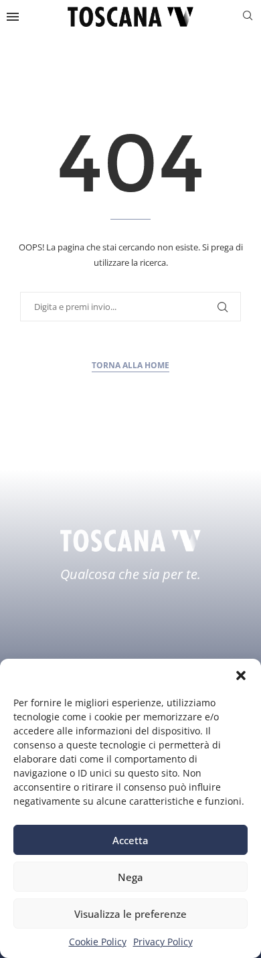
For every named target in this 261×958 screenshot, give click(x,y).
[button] (241, 675)
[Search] (247, 17)
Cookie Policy (97, 941)
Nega (130, 877)
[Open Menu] (13, 17)
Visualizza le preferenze (130, 914)
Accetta (130, 840)
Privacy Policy (163, 941)
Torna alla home (130, 365)
